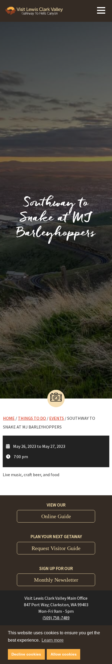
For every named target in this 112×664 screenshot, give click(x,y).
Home (9, 418)
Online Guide (56, 516)
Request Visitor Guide (56, 548)
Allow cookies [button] (64, 654)
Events (56, 418)
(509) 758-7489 (56, 617)
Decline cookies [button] (26, 654)
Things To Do (32, 418)
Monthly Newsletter (56, 580)
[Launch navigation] (101, 9)
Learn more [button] (53, 640)
